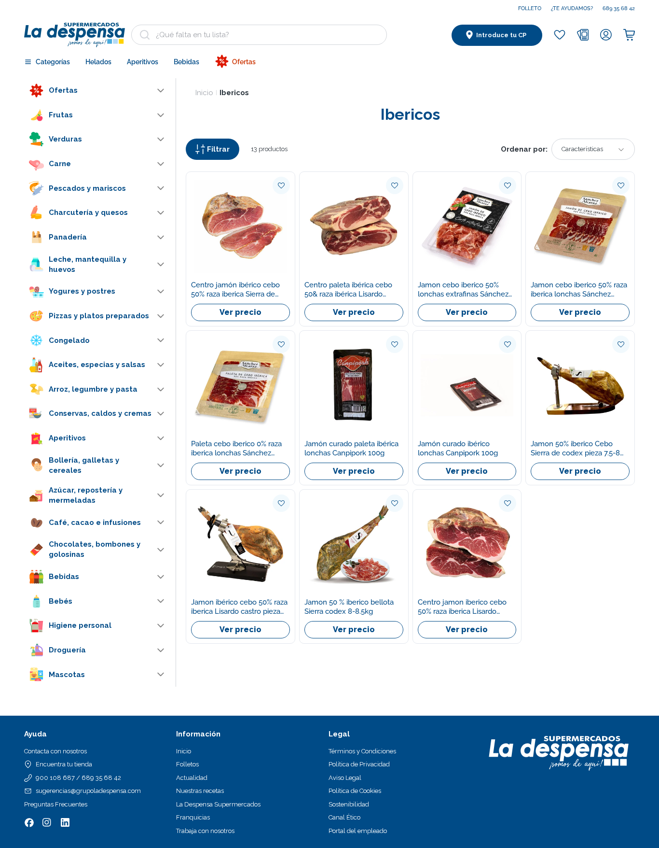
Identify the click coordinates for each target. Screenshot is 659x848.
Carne (60, 163)
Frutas (61, 115)
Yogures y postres (82, 291)
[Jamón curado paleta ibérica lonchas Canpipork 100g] (353, 385)
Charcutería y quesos (88, 212)
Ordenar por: (524, 149)
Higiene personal (80, 625)
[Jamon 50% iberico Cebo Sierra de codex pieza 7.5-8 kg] (580, 385)
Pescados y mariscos (87, 188)
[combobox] (259, 35)
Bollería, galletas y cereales (84, 465)
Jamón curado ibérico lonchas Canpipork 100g (458, 448)
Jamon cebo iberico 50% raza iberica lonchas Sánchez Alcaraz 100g (579, 290)
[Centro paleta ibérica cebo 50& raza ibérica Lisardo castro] (353, 226)
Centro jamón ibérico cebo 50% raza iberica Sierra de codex (235, 290)
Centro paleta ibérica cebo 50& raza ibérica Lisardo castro (348, 290)
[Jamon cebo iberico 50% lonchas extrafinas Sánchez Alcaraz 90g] (467, 226)
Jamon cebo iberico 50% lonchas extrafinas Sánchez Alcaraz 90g (463, 290)
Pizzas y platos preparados (99, 315)
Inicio (204, 92)
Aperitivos (67, 438)
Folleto (529, 8)
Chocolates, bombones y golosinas (94, 549)
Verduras (65, 139)
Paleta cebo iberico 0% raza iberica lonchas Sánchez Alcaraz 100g (236, 448)
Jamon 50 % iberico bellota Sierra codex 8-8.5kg (349, 607)
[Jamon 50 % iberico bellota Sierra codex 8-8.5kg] (353, 544)
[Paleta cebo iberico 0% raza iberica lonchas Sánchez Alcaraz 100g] (240, 385)
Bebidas (64, 576)
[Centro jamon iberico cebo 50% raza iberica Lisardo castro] (467, 544)
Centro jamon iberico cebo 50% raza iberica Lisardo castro (462, 607)
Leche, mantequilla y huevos (87, 263)
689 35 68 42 (619, 8)
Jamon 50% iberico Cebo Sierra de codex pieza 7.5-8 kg (575, 448)
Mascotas (67, 674)
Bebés (60, 600)
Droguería (67, 650)
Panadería (68, 237)
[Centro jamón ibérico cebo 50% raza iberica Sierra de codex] (240, 226)
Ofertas (63, 90)
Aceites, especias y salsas (97, 364)
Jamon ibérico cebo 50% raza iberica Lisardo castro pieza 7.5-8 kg (239, 607)
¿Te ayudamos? (572, 8)
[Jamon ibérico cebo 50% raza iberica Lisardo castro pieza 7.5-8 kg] (240, 544)
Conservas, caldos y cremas (100, 413)
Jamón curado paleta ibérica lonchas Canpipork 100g (351, 448)
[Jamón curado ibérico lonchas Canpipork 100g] (467, 385)
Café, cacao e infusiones (95, 522)
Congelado (69, 340)
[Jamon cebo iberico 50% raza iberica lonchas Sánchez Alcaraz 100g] (580, 226)
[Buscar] (145, 35)
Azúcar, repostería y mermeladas (86, 495)
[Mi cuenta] (606, 35)
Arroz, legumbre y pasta (93, 389)
